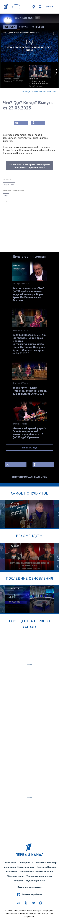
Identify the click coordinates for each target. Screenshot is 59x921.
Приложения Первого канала (18, 866)
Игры (6, 195)
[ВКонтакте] (21, 123)
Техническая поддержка (39, 875)
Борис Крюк (9, 184)
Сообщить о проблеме (28, 54)
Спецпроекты (26, 862)
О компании (9, 862)
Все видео (11, 871)
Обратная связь (15, 875)
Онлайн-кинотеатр (46, 862)
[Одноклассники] (38, 123)
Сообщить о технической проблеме (39, 91)
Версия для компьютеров (29, 887)
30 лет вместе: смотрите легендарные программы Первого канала (29, 166)
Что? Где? (19, 18)
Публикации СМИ (35, 880)
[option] (14, 72)
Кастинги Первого (46, 866)
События (18, 880)
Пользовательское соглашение (36, 871)
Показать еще (29, 447)
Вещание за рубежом (32, 894)
